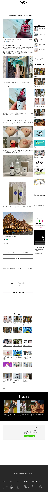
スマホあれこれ (11, 485)
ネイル (18, 486)
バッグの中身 (11, 487)
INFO (39, 481)
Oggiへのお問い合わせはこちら (39, 253)
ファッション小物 (4, 485)
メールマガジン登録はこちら (40, 225)
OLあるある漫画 (11, 488)
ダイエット (18, 488)
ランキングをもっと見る (39, 53)
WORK (11, 481)
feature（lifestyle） (40, 59)
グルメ (39, 58)
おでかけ (4, 41)
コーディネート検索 (17, 308)
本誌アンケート (40, 486)
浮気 (32, 486)
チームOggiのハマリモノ (27, 487)
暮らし (36, 59)
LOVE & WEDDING (34, 481)
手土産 (25, 485)
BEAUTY (18, 481)
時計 (3, 487)
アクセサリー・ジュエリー (5, 486)
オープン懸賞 (40, 487)
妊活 (32, 485)
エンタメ (37, 58)
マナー (10, 486)
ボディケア (18, 487)
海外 (12, 41)
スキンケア (8, 41)
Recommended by (40, 129)
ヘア (17, 485)
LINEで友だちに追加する (29, 436)
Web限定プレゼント (41, 485)
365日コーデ (4, 488)
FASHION (4, 481)
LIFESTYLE (25, 481)
